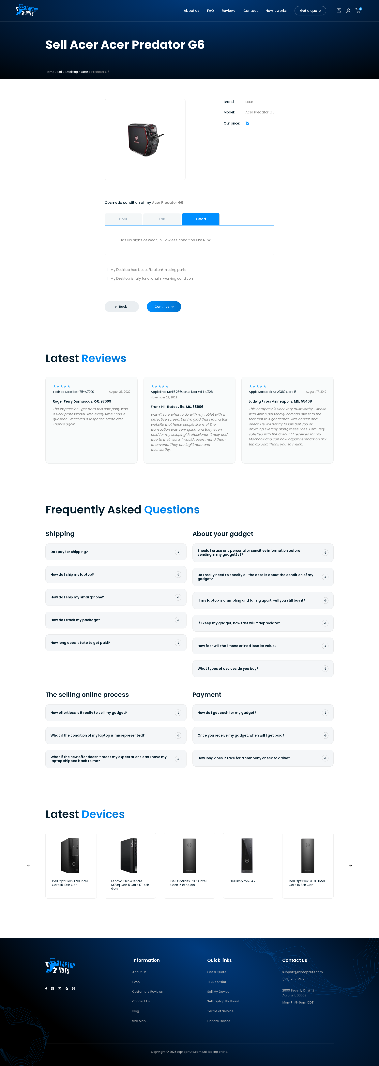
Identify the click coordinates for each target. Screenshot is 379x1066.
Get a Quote (216, 972)
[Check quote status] (339, 10)
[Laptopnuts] (27, 14)
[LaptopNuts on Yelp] (67, 988)
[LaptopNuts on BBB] (73, 988)
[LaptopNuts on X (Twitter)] (60, 988)
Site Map (139, 1021)
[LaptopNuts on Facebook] (46, 988)
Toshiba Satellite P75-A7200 (73, 392)
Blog (135, 1011)
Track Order (216, 981)
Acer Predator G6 (167, 202)
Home (49, 72)
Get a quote (310, 10)
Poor (123, 219)
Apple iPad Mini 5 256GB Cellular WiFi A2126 (182, 392)
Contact (250, 10)
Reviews (228, 10)
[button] (350, 866)
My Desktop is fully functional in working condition (152, 278)
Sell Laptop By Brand (223, 1001)
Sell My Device (218, 991)
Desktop (71, 72)
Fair (162, 219)
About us (191, 10)
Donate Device (218, 1021)
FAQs (136, 981)
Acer (84, 72)
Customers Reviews (147, 991)
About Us (139, 972)
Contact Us (141, 1001)
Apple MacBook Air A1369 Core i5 (272, 392)
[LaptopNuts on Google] (52, 988)
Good (201, 218)
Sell (59, 72)
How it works (276, 10)
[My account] (348, 10)
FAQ (210, 10)
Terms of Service (220, 1011)
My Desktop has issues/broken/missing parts (148, 269)
